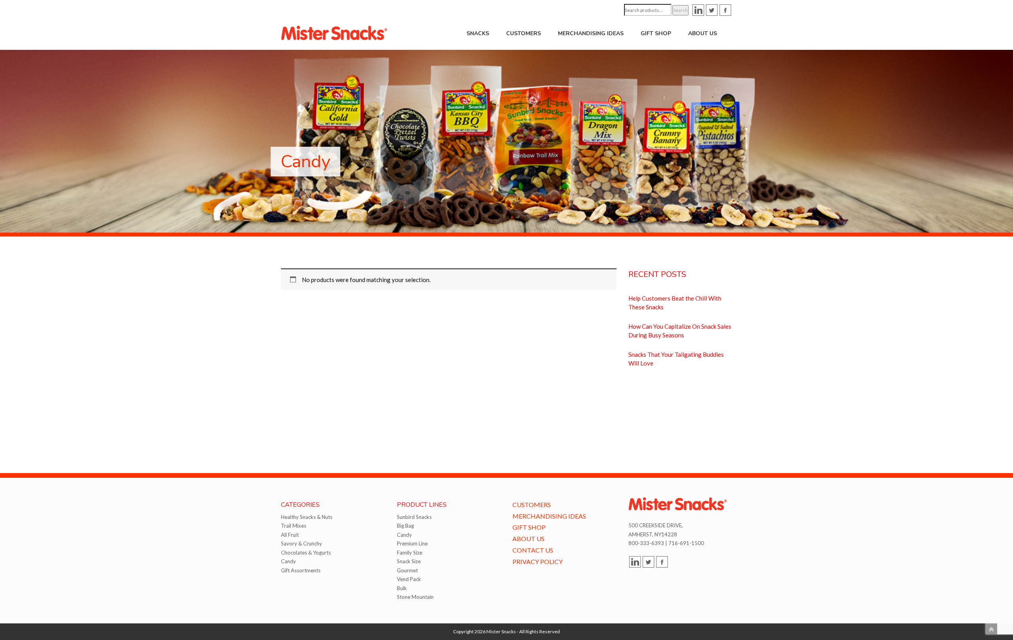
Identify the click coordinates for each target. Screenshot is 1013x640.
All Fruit (290, 535)
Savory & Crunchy (301, 543)
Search (680, 10)
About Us (702, 33)
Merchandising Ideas (591, 33)
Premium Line (412, 543)
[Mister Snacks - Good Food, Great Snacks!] (334, 32)
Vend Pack (409, 579)
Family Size (409, 552)
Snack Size (409, 561)
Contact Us (532, 550)
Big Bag (405, 526)
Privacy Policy (537, 561)
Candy (288, 561)
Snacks (478, 33)
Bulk (402, 588)
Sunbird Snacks (414, 517)
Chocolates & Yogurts (306, 552)
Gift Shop (656, 33)
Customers (523, 33)
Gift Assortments (301, 570)
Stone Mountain (415, 597)
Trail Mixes (293, 526)
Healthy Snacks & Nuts (306, 517)
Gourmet (407, 570)
